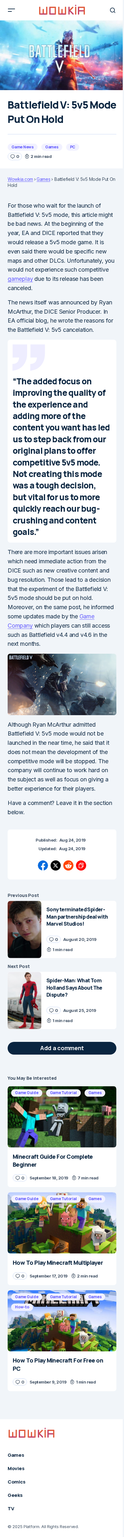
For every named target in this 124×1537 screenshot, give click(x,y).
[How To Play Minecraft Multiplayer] (62, 1222)
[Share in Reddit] (68, 865)
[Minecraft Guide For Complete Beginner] (62, 1116)
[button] (11, 10)
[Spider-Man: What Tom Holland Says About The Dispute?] (24, 1000)
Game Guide (26, 1092)
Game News (22, 147)
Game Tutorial (63, 1092)
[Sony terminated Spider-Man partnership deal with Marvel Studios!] (24, 929)
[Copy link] (81, 865)
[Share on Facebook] (43, 865)
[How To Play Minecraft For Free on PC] (62, 1320)
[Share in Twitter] (55, 865)
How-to (22, 1307)
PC (73, 147)
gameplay (20, 278)
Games (52, 147)
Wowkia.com (20, 179)
